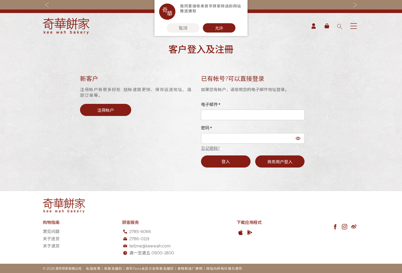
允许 (219, 28)
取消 (183, 28)
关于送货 (51, 238)
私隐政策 (93, 268)
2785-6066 (140, 231)
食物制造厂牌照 (190, 268)
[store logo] (66, 26)
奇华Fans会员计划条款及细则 (150, 268)
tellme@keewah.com (150, 245)
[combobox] (339, 26)
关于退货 (51, 245)
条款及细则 (113, 268)
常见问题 (51, 231)
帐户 (313, 26)
